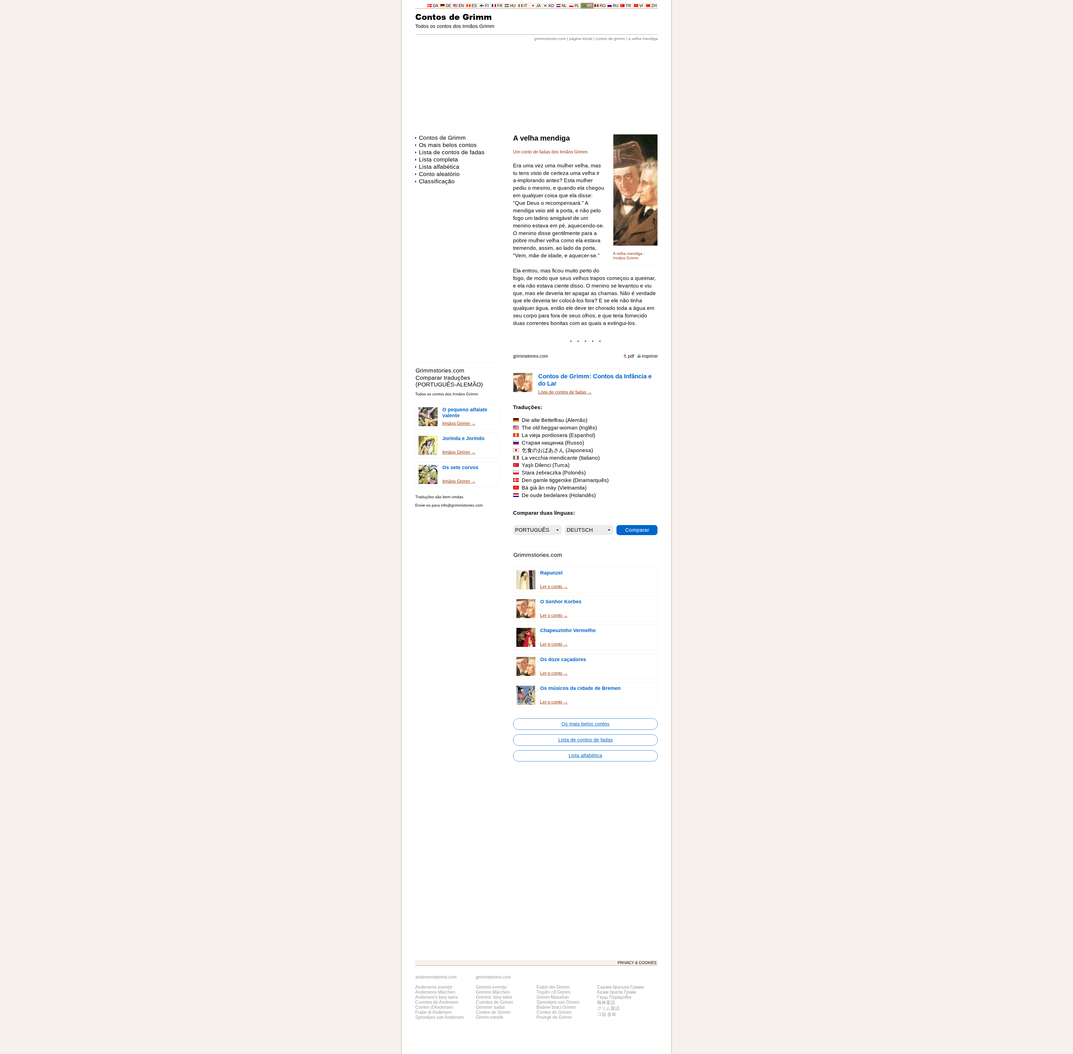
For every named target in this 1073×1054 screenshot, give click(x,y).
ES (474, 6)
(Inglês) (559, 428)
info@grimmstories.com (462, 505)
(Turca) (545, 465)
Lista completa (438, 159)
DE (448, 6)
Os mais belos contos (448, 145)
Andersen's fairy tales (436, 997)
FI (487, 6)
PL (577, 6)
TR (628, 6)
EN (461, 6)
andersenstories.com (436, 977)
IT (525, 6)
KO (551, 6)
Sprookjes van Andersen (439, 1017)
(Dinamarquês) (565, 480)
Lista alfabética (439, 166)
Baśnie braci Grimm (556, 1007)
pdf (631, 356)
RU (615, 6)
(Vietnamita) (554, 488)
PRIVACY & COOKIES (637, 963)
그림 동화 (606, 1014)
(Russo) (553, 443)
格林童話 (606, 1002)
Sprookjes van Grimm (557, 1002)
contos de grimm (610, 39)
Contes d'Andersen (434, 1007)
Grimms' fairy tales (494, 997)
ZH (654, 6)
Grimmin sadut (490, 1007)
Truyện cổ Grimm (553, 992)
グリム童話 (608, 1008)
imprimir (650, 356)
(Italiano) (561, 458)
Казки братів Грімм (616, 992)
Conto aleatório (439, 174)
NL (564, 6)
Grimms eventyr (491, 987)
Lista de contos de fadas (452, 152)
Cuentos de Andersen (436, 1002)
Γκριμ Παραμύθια (614, 997)
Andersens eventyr (433, 987)
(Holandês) (559, 495)
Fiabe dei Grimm (552, 987)
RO (603, 6)
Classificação (437, 181)
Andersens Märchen (435, 992)
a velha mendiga (643, 39)
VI (641, 6)
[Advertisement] (536, 85)
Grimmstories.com (440, 370)
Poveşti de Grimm (554, 1017)
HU (513, 6)
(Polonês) (554, 473)
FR (499, 6)
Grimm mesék (489, 1017)
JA (538, 6)
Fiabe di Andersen (433, 1012)
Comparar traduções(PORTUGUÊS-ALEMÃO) (449, 381)
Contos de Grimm (453, 16)
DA (435, 6)
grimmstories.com (550, 39)
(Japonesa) (557, 450)
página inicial (580, 39)
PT (589, 6)
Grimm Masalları (552, 997)
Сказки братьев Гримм (620, 987)
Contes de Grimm (493, 1012)
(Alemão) (554, 420)
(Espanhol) (558, 435)
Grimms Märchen (493, 992)
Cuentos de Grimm (494, 1002)
